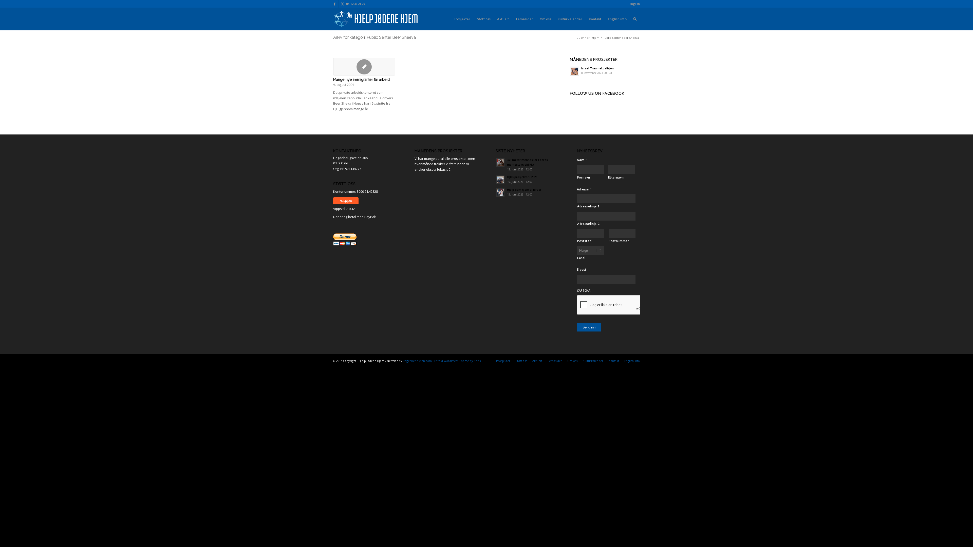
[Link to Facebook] (334, 4)
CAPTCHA (583, 291)
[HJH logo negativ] (376, 19)
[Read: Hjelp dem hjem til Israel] (500, 192)
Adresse (584, 189)
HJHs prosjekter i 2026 (522, 177)
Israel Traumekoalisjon (597, 68)
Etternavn (616, 177)
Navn (582, 160)
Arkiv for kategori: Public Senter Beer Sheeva (374, 37)
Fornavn (583, 177)
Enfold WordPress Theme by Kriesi (457, 361)
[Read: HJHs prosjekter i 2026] (500, 179)
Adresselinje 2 (588, 224)
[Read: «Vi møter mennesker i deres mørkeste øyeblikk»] (500, 162)
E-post (581, 270)
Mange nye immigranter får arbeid (361, 79)
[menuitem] (633, 4)
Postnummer (619, 241)
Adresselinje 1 (588, 206)
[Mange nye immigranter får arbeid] (364, 66)
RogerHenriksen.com (417, 361)
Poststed (584, 241)
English (635, 4)
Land (581, 258)
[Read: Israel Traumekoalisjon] (574, 71)
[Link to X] (342, 4)
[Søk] (635, 19)
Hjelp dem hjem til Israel (524, 189)
